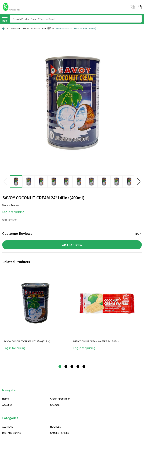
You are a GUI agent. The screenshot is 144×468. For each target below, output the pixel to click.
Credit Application (60, 398)
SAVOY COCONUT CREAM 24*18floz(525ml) (27, 341)
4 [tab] (78, 366)
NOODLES (55, 426)
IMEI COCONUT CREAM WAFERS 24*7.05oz (96, 341)
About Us (7, 405)
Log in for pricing (13, 212)
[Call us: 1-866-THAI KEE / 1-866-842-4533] (132, 7)
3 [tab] (72, 366)
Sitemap (55, 405)
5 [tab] (84, 366)
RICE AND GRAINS (11, 433)
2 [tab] (66, 366)
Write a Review (10, 205)
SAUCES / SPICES (59, 433)
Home (5, 398)
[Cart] (140, 7)
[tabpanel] (37, 316)
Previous (5, 181)
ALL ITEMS (7, 426)
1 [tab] (60, 366)
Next (139, 181)
